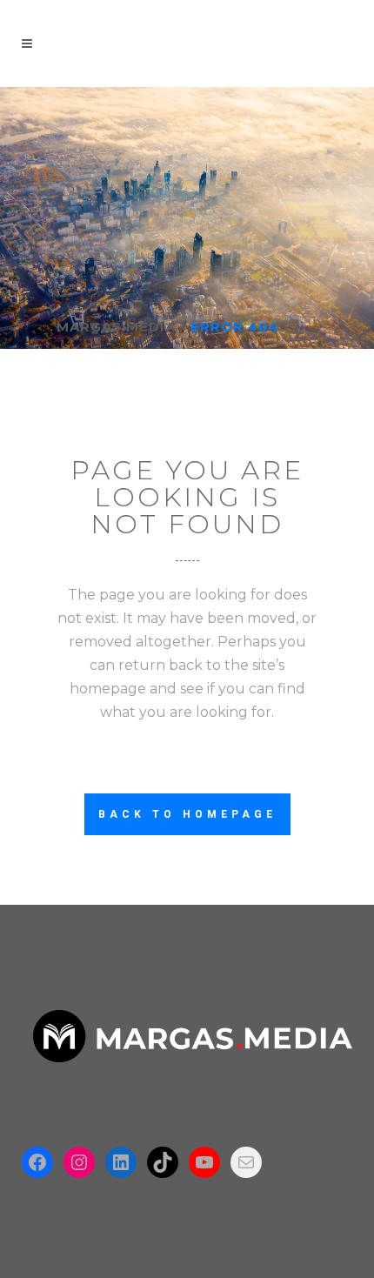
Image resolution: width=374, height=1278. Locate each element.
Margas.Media (116, 326)
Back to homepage (187, 814)
